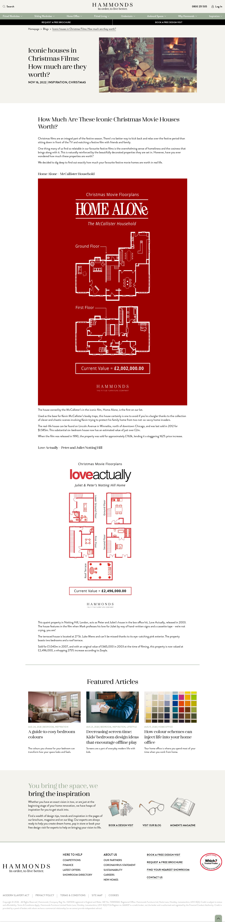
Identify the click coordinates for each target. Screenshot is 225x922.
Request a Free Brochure (56, 22)
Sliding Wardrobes (43, 16)
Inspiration (214, 16)
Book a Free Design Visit (163, 855)
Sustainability (113, 870)
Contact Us (154, 877)
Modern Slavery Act (16, 895)
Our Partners (113, 860)
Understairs (127, 16)
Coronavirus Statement (119, 865)
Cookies (114, 895)
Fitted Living (100, 16)
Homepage (33, 29)
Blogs (46, 29)
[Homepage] (112, 6)
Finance (68, 865)
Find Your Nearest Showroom (168, 870)
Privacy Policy (45, 895)
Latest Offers (72, 870)
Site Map (97, 895)
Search (10, 6)
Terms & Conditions (73, 895)
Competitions (72, 860)
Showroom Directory (77, 875)
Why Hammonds (186, 16)
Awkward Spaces (155, 16)
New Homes (111, 879)
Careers (109, 875)
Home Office (73, 16)
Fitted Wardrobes (11, 16)
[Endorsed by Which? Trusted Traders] (211, 862)
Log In (218, 6)
